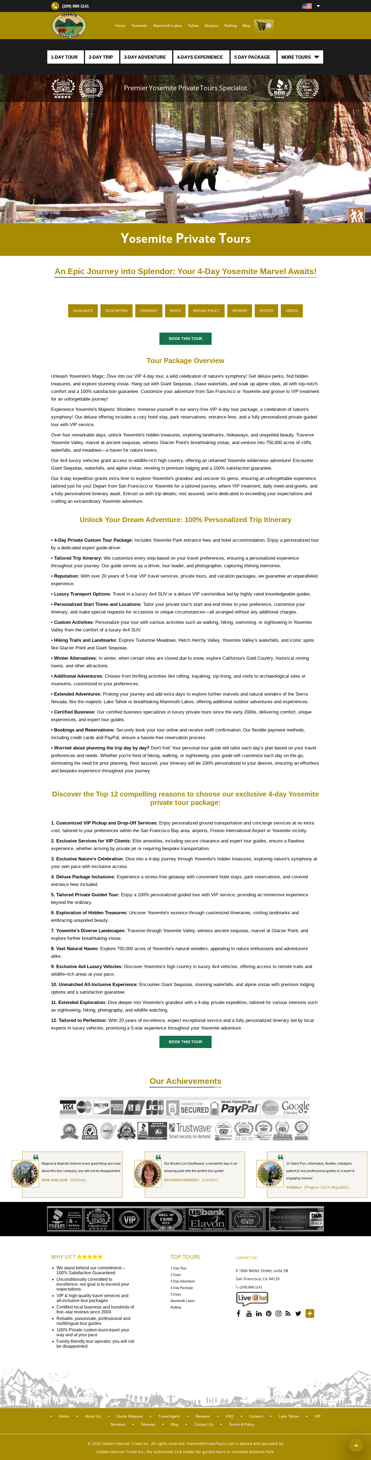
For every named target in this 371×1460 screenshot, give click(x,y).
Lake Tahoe (289, 1416)
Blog (246, 25)
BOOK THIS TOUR (185, 338)
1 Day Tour (179, 1268)
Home (120, 25)
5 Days (176, 1294)
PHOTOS (266, 311)
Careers (256, 1416)
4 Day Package (182, 1288)
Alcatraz (211, 25)
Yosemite (139, 25)
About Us (93, 1416)
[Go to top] (356, 1445)
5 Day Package (252, 57)
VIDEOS (292, 311)
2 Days (176, 1275)
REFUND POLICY (206, 311)
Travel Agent (169, 1416)
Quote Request (130, 1416)
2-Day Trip (101, 57)
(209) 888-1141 (75, 6)
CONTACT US (246, 1258)
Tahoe (193, 25)
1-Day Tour (64, 57)
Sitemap (148, 1424)
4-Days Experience (200, 57)
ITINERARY (149, 311)
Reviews (203, 1416)
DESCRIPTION (116, 311)
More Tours (296, 57)
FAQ (229, 1416)
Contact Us (203, 1424)
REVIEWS (239, 311)
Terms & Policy (241, 1424)
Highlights (83, 311)
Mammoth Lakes (167, 25)
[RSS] (289, 1313)
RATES (175, 311)
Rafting (230, 25)
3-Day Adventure (145, 57)
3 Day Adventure (183, 1281)
